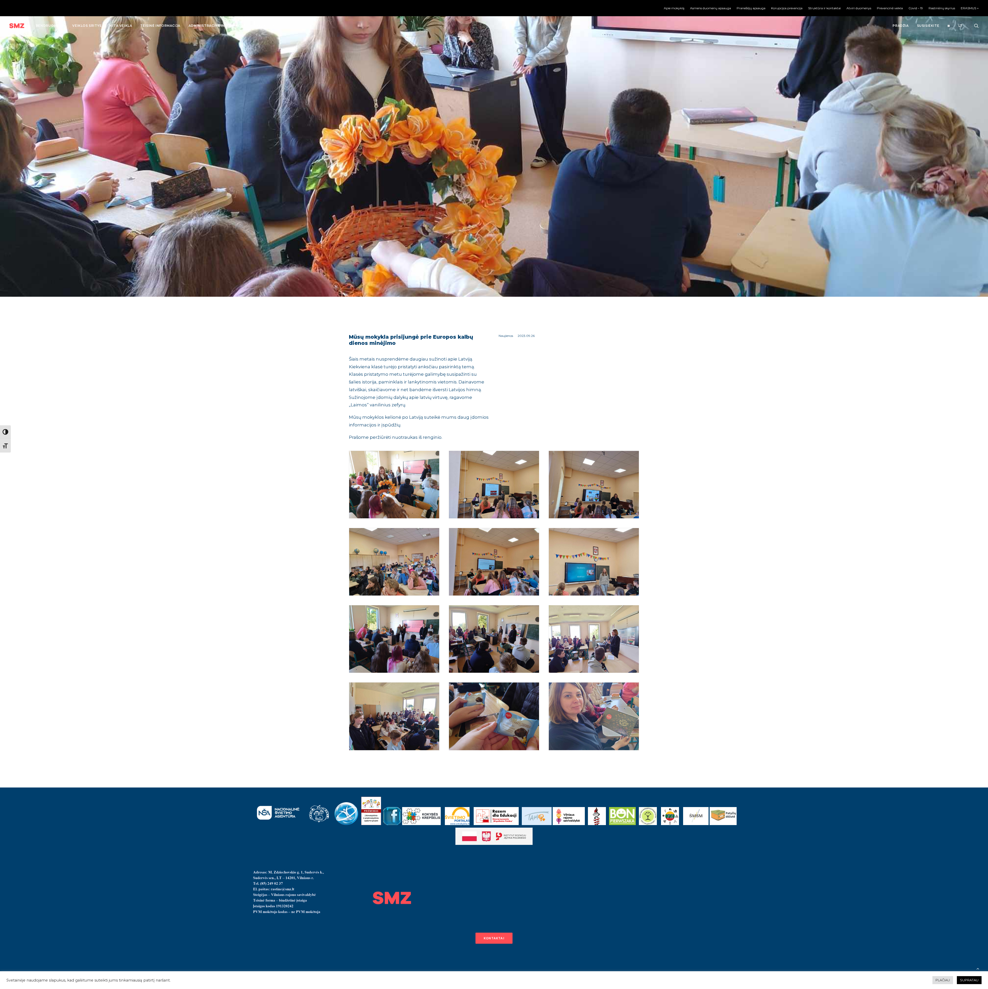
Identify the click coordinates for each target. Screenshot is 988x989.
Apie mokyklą (674, 8)
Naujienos (506, 336)
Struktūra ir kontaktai (824, 8)
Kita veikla (121, 26)
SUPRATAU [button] (969, 980)
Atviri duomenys (858, 8)
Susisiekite (928, 26)
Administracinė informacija (217, 26)
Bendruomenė (50, 26)
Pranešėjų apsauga (751, 8)
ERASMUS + (970, 8)
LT (960, 26)
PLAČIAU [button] (943, 980)
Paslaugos (265, 26)
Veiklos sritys (86, 26)
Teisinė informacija (160, 26)
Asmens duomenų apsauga (710, 8)
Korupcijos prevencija (786, 8)
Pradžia (900, 26)
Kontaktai (494, 938)
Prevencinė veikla (890, 8)
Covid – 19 (915, 8)
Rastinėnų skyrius (942, 8)
